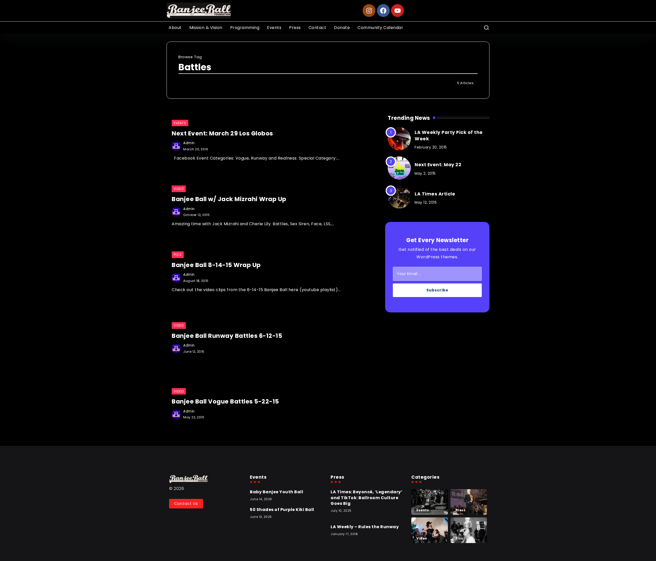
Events (422, 510)
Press (461, 510)
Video (421, 538)
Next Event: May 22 (438, 165)
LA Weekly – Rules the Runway (365, 527)
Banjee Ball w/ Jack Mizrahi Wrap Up (229, 199)
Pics (459, 538)
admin (189, 143)
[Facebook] (383, 10)
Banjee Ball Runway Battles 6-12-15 (227, 336)
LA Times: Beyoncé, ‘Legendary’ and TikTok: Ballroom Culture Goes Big (366, 497)
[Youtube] (397, 10)
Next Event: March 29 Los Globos (222, 133)
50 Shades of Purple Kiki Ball (282, 510)
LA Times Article (435, 194)
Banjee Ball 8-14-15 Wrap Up (216, 265)
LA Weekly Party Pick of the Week (449, 135)
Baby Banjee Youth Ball (276, 492)
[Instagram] (369, 10)
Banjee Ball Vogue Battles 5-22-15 (225, 401)
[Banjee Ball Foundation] (199, 10)
